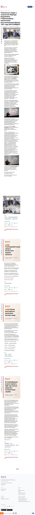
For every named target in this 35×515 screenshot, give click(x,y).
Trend (12, 330)
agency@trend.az (3, 484)
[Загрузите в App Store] (3, 510)
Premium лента (3, 490)
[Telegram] (9, 506)
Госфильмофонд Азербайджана (13, 217)
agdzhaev (8, 439)
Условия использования (21, 497)
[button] (1, 28)
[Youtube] (7, 506)
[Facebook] (3, 506)
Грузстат (9, 354)
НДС (11, 443)
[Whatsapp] (2, 506)
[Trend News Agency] (3, 477)
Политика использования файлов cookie (24, 501)
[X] (5, 506)
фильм (6, 217)
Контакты (19, 491)
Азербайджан (7, 443)
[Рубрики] (33, 7)
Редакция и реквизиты (21, 490)
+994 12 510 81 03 (3, 483)
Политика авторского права (22, 500)
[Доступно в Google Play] (9, 510)
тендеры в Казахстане (8, 283)
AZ (31, 513)
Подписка (2, 497)
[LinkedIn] (11, 506)
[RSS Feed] (13, 506)
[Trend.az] (4, 7)
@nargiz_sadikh (10, 279)
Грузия (6, 354)
